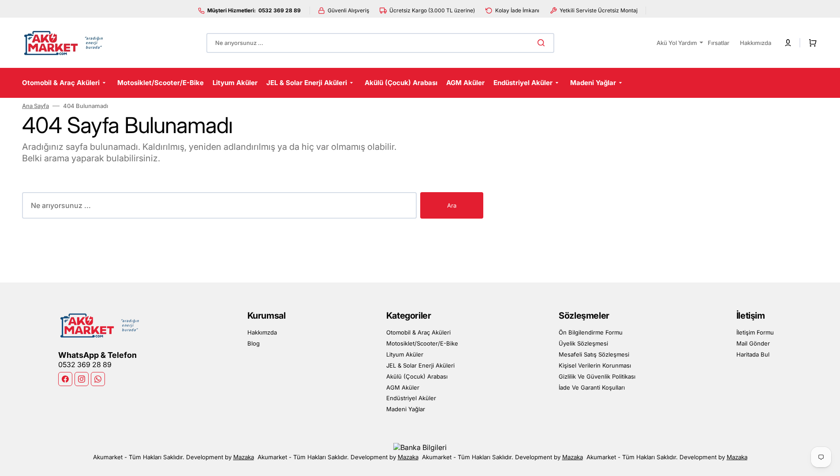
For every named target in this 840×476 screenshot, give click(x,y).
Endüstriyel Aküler (411, 398)
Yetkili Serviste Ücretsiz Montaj (599, 10)
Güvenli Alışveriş (348, 10)
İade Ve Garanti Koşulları (592, 387)
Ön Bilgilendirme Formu (591, 332)
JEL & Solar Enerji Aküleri (420, 365)
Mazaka (243, 457)
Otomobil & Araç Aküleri (418, 332)
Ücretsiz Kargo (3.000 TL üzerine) (432, 10)
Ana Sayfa (35, 105)
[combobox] (380, 43)
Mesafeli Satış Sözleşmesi (594, 354)
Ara (451, 205)
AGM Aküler (402, 387)
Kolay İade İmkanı (517, 10)
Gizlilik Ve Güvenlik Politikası (597, 376)
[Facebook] (65, 379)
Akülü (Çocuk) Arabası (417, 376)
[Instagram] (82, 379)
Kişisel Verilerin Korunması (595, 365)
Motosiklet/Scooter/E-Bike (422, 343)
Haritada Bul (752, 354)
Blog (253, 343)
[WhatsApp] (98, 379)
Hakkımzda (262, 332)
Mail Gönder (753, 343)
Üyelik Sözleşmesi (583, 343)
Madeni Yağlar (405, 409)
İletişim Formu (755, 332)
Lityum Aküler (404, 354)
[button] (788, 42)
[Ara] (542, 42)
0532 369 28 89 (254, 10)
